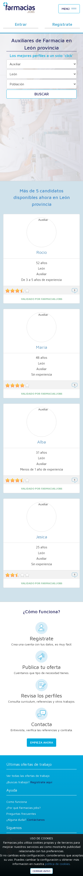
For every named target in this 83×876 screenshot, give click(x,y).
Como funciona (16, 801)
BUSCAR (41, 94)
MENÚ (66, 8)
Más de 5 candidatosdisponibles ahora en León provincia (41, 197)
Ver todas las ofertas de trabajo (28, 775)
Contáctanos (36, 819)
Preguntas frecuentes (21, 813)
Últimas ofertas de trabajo (29, 764)
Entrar (21, 24)
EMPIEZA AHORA (41, 742)
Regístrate (62, 24)
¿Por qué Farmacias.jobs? (23, 807)
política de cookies (57, 864)
